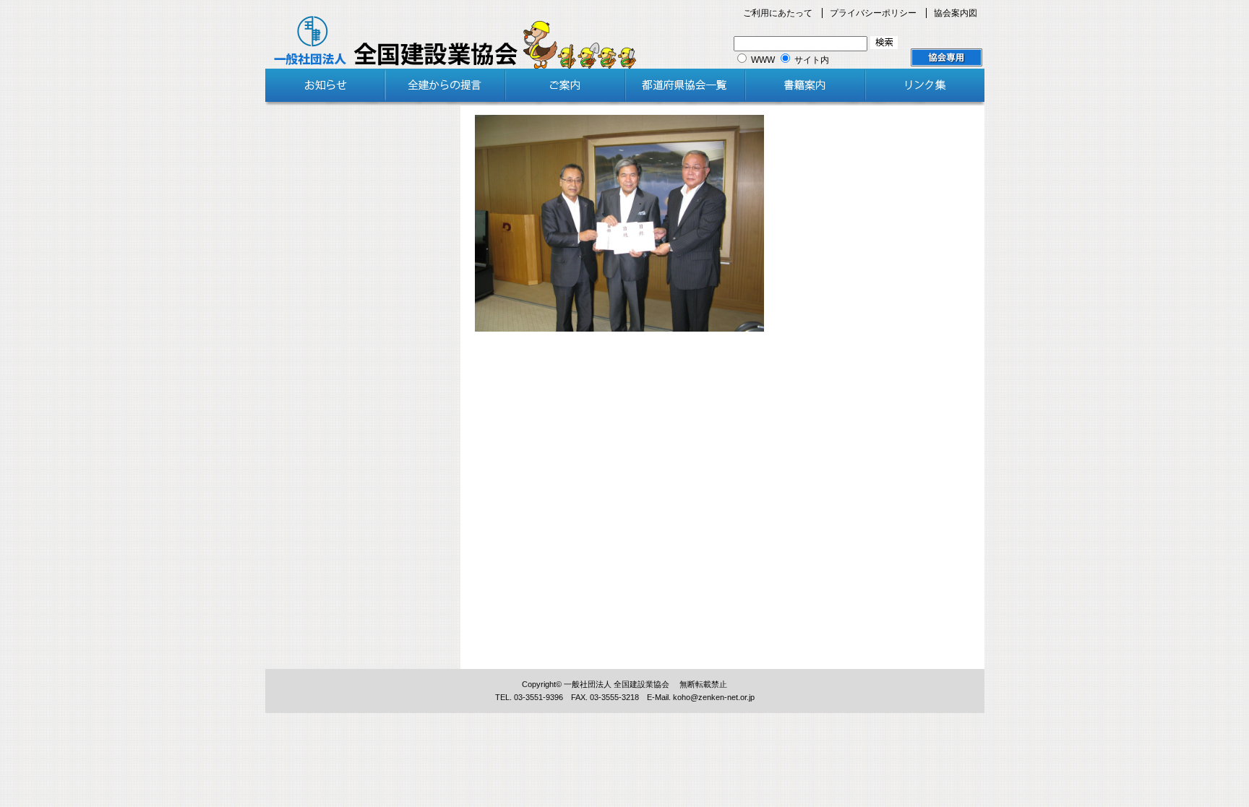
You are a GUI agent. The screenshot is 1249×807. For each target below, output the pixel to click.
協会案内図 (955, 13)
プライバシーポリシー (873, 13)
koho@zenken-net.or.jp (714, 697)
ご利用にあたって (777, 13)
